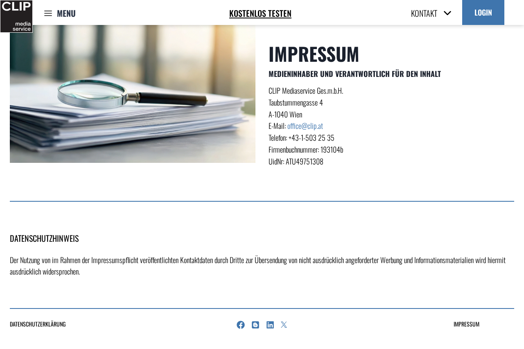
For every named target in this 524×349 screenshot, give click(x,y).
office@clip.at (305, 125)
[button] (483, 12)
